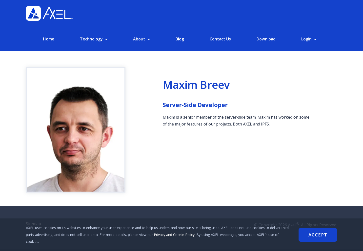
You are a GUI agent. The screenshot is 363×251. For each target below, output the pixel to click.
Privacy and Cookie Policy (174, 234)
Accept (317, 235)
